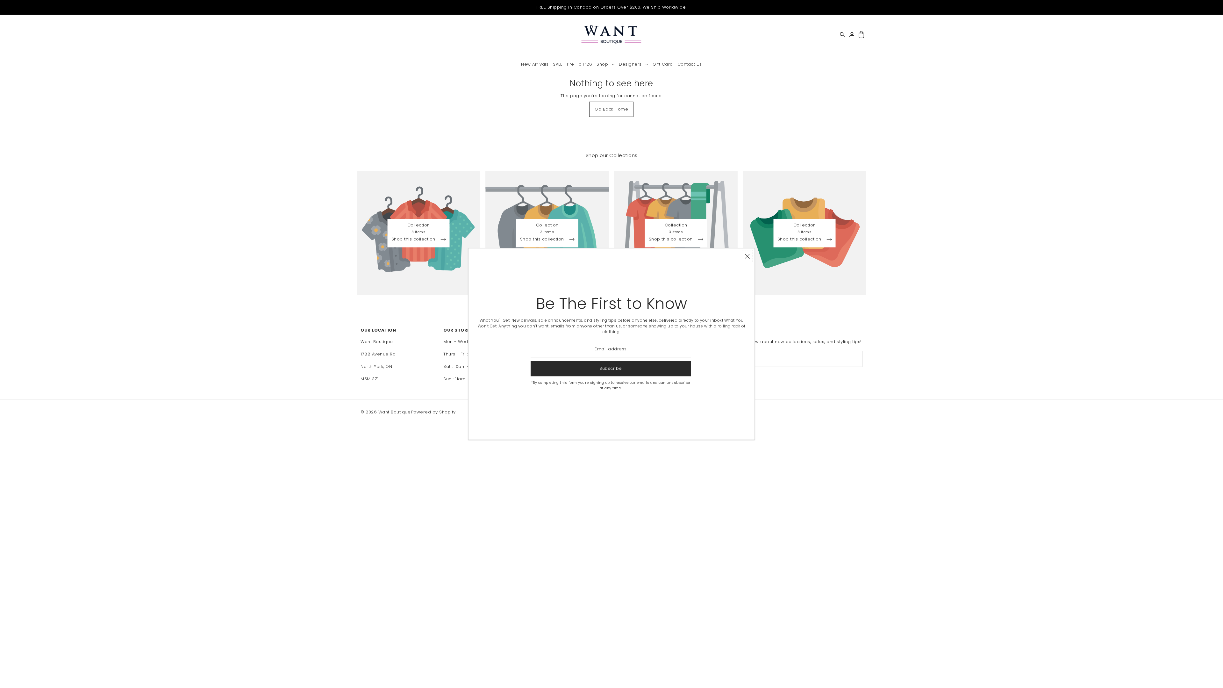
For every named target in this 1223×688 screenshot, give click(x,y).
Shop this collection (414, 239)
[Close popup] (747, 256)
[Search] (842, 34)
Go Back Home (611, 109)
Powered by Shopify (433, 412)
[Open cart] (861, 35)
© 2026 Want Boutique (386, 412)
